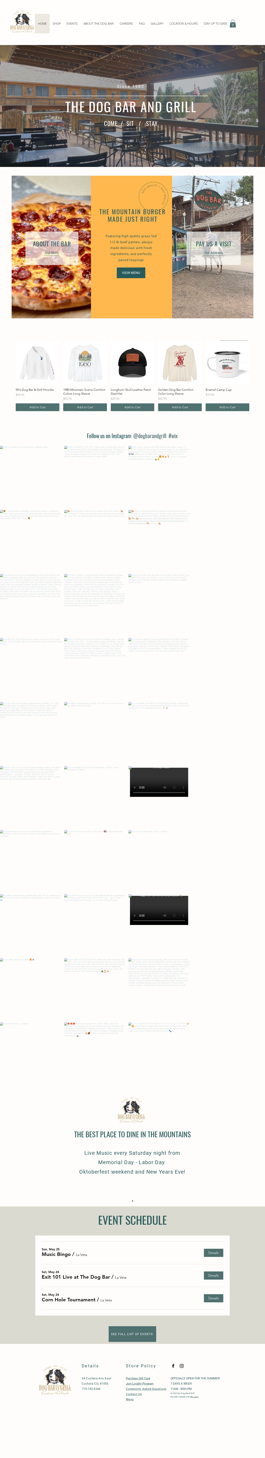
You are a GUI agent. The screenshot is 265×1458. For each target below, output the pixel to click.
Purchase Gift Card (138, 1378)
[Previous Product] (10, 362)
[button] (232, 24)
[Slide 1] (132, 1201)
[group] (132, 376)
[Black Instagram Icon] (181, 1366)
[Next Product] (255, 362)
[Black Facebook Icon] (173, 1366)
